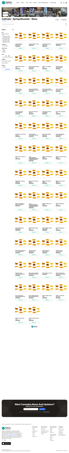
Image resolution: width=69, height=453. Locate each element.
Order (33, 428)
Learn (33, 435)
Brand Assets (61, 433)
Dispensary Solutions (45, 431)
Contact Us (61, 431)
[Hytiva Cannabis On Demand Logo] (7, 3)
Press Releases (61, 429)
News (33, 433)
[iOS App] (6, 443)
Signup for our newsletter (34, 406)
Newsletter (61, 432)
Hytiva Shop (34, 436)
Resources (34, 426)
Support (42, 433)
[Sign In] (63, 2)
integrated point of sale (12, 435)
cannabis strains (12, 434)
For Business (44, 426)
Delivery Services (44, 432)
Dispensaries (7, 424)
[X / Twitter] (2, 440)
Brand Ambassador (62, 435)
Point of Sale (43, 429)
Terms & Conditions (59, 450)
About (51, 428)
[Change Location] (61, 2)
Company (61, 426)
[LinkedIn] (5, 440)
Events (51, 429)
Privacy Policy (46, 411)
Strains (33, 429)
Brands (33, 432)
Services (42, 428)
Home (3, 424)
